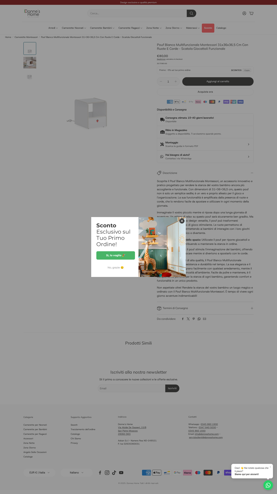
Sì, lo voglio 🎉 (115, 255)
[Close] (182, 221)
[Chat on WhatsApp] (268, 485)
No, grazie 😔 (116, 267)
